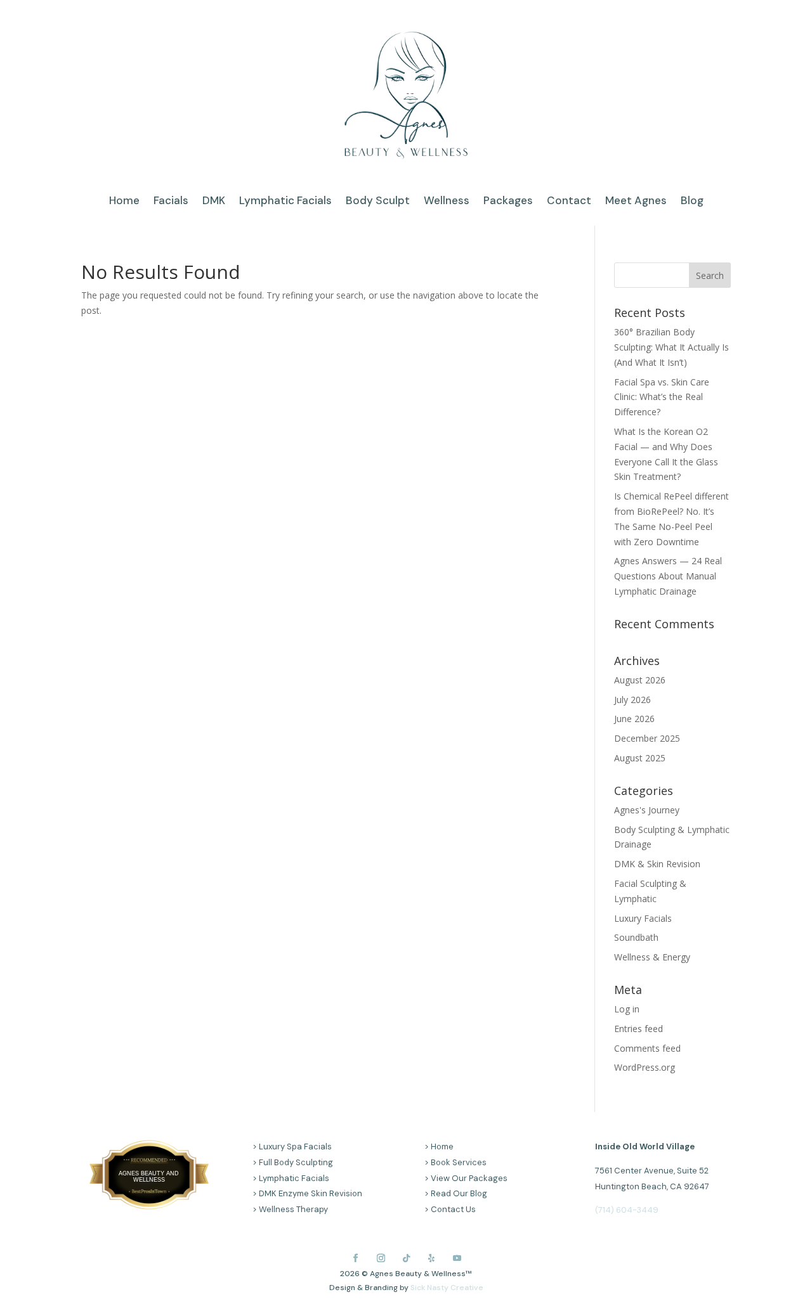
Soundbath (636, 937)
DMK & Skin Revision (657, 864)
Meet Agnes (636, 201)
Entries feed (638, 1029)
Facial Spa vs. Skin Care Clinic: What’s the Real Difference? (661, 397)
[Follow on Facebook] (355, 1258)
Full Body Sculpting (296, 1162)
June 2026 (634, 719)
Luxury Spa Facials (295, 1146)
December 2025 (647, 738)
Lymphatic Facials (285, 201)
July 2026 (632, 700)
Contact (569, 201)
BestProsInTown (149, 1164)
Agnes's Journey (646, 810)
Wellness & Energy (652, 957)
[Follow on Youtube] (457, 1258)
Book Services (459, 1162)
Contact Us (453, 1209)
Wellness (446, 201)
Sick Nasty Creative (446, 1287)
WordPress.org (644, 1067)
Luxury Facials (643, 918)
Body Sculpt (378, 201)
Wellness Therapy (293, 1209)
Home (124, 201)
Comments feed (647, 1048)
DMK (213, 201)
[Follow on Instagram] (380, 1258)
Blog (692, 201)
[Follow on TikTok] (406, 1258)
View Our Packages (469, 1178)
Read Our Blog (459, 1193)
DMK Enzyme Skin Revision (310, 1193)
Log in (626, 1009)
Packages (508, 201)
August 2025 (639, 758)
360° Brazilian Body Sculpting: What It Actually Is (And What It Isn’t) (671, 347)
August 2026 (639, 680)
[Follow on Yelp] (431, 1258)
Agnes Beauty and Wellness (149, 1176)
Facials (171, 201)
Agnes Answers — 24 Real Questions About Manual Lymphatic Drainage (668, 576)
